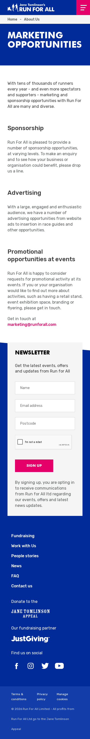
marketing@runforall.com (32, 324)
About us (32, 19)
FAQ (15, 576)
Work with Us (23, 545)
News (16, 566)
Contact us (21, 586)
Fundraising (22, 535)
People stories (25, 555)
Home (12, 19)
